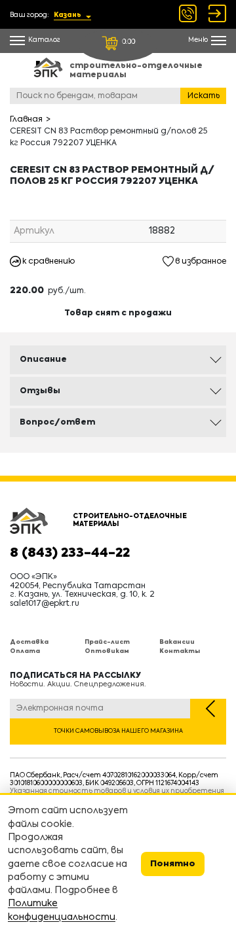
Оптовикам (107, 651)
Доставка (29, 642)
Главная (26, 120)
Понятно (172, 864)
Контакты (179, 651)
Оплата (25, 651)
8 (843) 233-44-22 (70, 553)
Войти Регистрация (217, 13)
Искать (203, 96)
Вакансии (177, 642)
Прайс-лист (107, 642)
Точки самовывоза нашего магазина (118, 731)
